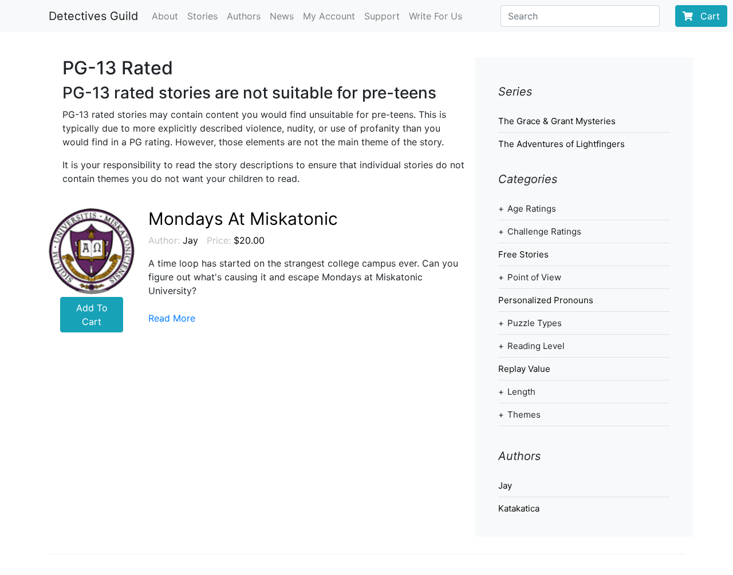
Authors (244, 16)
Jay (190, 240)
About (165, 16)
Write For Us (435, 16)
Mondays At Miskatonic (243, 218)
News (282, 16)
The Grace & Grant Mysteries (557, 121)
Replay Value (524, 368)
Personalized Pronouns (545, 300)
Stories (202, 16)
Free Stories (523, 254)
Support (382, 16)
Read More (171, 318)
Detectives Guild (93, 16)
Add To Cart (92, 314)
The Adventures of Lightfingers (561, 143)
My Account (329, 16)
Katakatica (518, 508)
